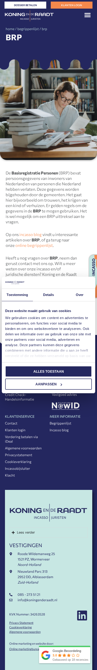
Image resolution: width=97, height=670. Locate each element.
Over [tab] (79, 295)
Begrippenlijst (60, 423)
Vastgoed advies (64, 394)
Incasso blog (59, 430)
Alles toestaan (48, 371)
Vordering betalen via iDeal (21, 439)
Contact (11, 423)
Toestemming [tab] (17, 295)
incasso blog (30, 234)
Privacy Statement (21, 623)
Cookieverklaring (18, 462)
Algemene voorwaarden (23, 448)
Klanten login (15, 430)
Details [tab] (48, 295)
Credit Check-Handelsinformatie (19, 397)
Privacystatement (18, 455)
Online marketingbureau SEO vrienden (34, 649)
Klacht (10, 475)
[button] (87, 15)
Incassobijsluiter (17, 468)
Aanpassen (46, 384)
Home (10, 29)
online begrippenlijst (34, 245)
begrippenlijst (28, 29)
